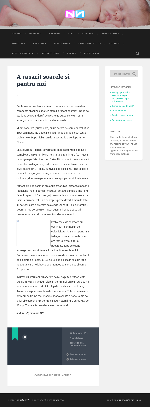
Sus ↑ (140, 400)
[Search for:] (124, 73)
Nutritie (114, 43)
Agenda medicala (22, 53)
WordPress (57, 400)
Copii (71, 33)
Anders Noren (125, 400)
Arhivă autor (24, 337)
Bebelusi (54, 33)
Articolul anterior (78, 354)
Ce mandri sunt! (119, 110)
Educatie (88, 33)
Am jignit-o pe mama (122, 120)
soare (83, 345)
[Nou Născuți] (75, 14)
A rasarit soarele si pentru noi (43, 80)
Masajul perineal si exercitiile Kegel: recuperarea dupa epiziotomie (121, 97)
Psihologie (18, 43)
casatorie (74, 343)
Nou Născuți (22, 400)
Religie (71, 53)
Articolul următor (78, 359)
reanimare (75, 345)
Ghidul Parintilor (89, 43)
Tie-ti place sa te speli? (123, 106)
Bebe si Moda (62, 43)
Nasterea (35, 33)
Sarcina (16, 33)
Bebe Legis (39, 43)
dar (81, 343)
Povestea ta (92, 53)
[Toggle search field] (138, 53)
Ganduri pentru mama (122, 115)
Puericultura (110, 33)
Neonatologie (50, 53)
